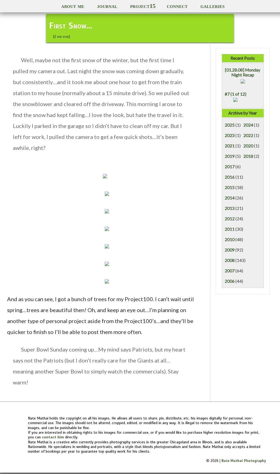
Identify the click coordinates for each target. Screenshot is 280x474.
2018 (248, 156)
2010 (230, 239)
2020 (248, 145)
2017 (230, 166)
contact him (53, 437)
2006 (230, 281)
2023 (230, 135)
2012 (230, 218)
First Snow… (70, 25)
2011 (230, 229)
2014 (230, 197)
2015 (230, 187)
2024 (248, 124)
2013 (230, 208)
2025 (230, 124)
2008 (230, 260)
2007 (230, 270)
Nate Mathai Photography (243, 461)
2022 (248, 135)
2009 (230, 249)
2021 (230, 145)
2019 (230, 156)
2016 (230, 177)
